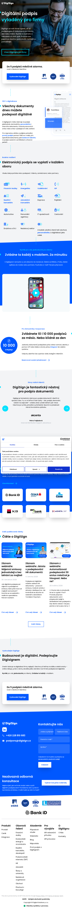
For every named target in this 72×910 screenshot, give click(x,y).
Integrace (6, 837)
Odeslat (44, 765)
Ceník (4, 833)
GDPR (24, 899)
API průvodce (49, 839)
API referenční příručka (50, 833)
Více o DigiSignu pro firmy (15, 52)
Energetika (25, 188)
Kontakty (62, 836)
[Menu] (69, 3)
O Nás (60, 832)
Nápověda (34, 843)
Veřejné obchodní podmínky (39, 899)
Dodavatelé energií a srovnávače (21, 841)
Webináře (34, 836)
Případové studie (34, 830)
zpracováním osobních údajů (49, 759)
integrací (53, 347)
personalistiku (44, 232)
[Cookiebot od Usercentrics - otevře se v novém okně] (61, 439)
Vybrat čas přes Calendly (56, 783)
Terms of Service (53, 896)
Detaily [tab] (36, 445)
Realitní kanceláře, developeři (20, 850)
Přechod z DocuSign (20, 888)
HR (17, 863)
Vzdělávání (42, 188)
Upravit (35, 469)
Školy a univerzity (20, 872)
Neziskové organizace (20, 878)
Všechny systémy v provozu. (37, 906)
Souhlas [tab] (12, 445)
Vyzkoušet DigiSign (17, 76)
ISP (55, 188)
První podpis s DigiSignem (36, 848)
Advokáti (19, 867)
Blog (32, 840)
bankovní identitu (29, 138)
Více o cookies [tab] (59, 445)
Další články (36, 624)
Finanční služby (10, 188)
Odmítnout (13, 469)
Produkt (5, 829)
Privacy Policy (40, 896)
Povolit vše (58, 469)
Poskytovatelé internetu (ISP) (22, 858)
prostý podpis (7, 135)
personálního (25, 124)
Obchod (19, 883)
